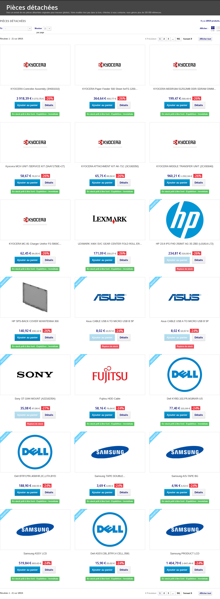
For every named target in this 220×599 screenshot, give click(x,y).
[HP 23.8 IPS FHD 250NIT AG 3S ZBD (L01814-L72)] (185, 220)
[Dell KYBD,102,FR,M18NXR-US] (185, 374)
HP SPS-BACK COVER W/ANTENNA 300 (35, 321)
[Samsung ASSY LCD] (35, 529)
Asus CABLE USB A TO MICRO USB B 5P (110, 321)
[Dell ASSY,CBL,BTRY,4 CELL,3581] (110, 529)
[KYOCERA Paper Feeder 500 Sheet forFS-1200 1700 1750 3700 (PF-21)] (110, 65)
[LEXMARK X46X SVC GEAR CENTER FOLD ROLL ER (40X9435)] (110, 220)
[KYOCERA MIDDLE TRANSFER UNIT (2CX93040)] (185, 142)
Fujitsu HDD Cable (110, 398)
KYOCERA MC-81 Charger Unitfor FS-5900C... (35, 243)
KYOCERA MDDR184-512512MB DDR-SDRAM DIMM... (184, 88)
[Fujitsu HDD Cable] (110, 374)
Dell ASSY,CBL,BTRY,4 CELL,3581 (110, 553)
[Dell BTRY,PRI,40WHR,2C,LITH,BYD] (35, 452)
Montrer (38, 28)
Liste (218, 30)
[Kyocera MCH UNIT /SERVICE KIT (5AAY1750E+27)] (35, 142)
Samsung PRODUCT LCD (184, 553)
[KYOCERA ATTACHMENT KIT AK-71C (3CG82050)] (110, 142)
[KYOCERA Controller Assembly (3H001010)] (35, 65)
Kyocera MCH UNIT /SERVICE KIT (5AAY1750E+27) (35, 166)
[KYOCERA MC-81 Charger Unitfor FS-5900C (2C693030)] (35, 220)
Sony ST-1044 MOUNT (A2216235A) (35, 398)
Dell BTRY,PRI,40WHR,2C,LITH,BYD (35, 476)
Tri (1, 28)
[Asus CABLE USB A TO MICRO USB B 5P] (110, 297)
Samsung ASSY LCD (35, 553)
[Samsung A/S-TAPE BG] (185, 452)
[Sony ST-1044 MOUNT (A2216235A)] (35, 374)
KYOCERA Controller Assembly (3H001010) (35, 88)
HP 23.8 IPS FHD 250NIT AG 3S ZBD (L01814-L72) (185, 243)
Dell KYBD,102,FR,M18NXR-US (185, 398)
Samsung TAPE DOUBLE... (110, 476)
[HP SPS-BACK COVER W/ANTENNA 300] (35, 297)
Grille (213, 30)
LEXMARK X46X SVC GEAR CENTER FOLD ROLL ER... (110, 243)
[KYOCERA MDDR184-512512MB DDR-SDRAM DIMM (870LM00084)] (185, 65)
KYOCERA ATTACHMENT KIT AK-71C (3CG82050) (110, 166)
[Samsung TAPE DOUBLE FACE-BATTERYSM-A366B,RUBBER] (110, 452)
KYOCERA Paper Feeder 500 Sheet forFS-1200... (110, 88)
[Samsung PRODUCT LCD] (185, 529)
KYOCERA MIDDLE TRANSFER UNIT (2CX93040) (184, 166)
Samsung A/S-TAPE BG (185, 476)
